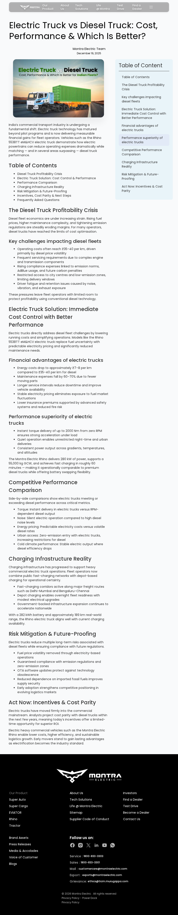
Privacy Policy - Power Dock (79, 898)
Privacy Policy (70, 902)
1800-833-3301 (90, 862)
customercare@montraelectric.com (103, 868)
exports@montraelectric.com (102, 875)
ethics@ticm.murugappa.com (108, 881)
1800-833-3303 (93, 856)
